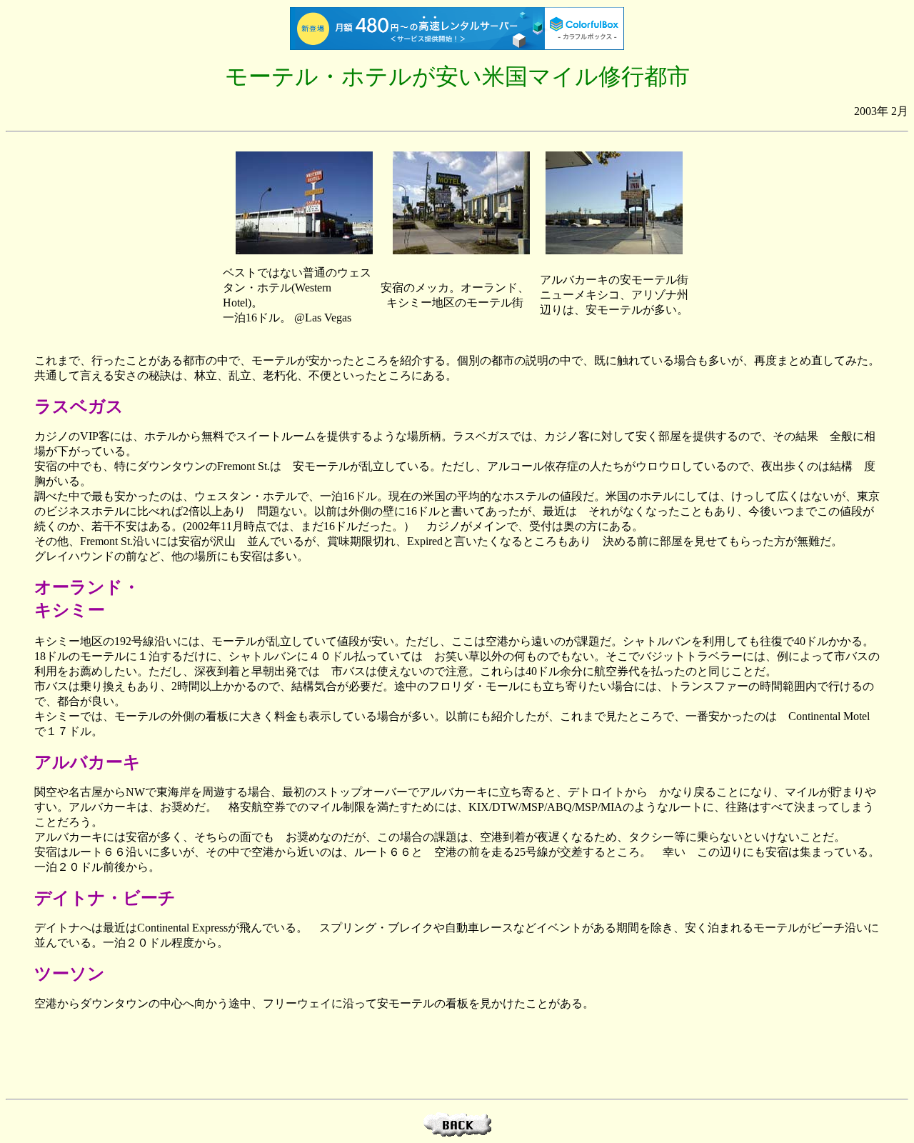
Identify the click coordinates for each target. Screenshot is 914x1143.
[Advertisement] (457, 1055)
